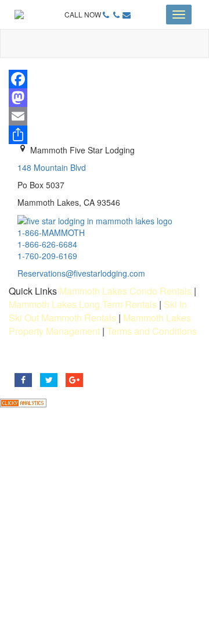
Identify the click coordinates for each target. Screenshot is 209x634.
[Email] (104, 116)
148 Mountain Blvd (51, 167)
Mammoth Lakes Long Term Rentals (83, 304)
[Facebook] (104, 79)
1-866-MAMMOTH (51, 232)
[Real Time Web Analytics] (23, 401)
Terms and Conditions (152, 331)
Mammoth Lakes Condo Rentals (125, 291)
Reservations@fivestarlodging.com (81, 273)
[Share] (104, 135)
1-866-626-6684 (47, 244)
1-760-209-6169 (47, 256)
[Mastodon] (104, 97)
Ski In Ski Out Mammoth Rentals (98, 311)
